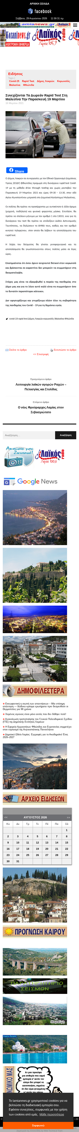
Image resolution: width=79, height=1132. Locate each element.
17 (17, 849)
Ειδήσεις (15, 74)
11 (27, 842)
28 (56, 855)
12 (37, 842)
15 (66, 842)
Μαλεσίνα (14, 85)
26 (37, 855)
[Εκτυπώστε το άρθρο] (51, 349)
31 (17, 861)
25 (27, 855)
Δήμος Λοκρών (45, 81)
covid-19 (14, 81)
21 (56, 849)
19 (37, 849)
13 (46, 842)
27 (46, 855)
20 (46, 849)
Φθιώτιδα (28, 85)
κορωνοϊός (63, 81)
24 (17, 855)
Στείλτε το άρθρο (18, 349)
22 (66, 849)
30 (8, 861)
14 (56, 842)
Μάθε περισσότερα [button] (52, 1114)
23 (8, 855)
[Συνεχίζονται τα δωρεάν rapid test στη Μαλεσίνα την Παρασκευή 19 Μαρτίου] (41, 134)
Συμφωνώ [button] (38, 1125)
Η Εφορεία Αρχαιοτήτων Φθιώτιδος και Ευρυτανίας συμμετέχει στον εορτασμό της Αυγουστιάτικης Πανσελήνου (37, 728)
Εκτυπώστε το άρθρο (65, 349)
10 (17, 842)
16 (8, 849)
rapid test (28, 81)
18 (27, 849)
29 (66, 855)
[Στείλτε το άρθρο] (7, 349)
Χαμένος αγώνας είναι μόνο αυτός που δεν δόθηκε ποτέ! (35, 714)
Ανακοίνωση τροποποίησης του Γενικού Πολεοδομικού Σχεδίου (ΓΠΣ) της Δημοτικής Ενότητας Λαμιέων (37, 720)
